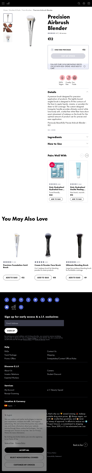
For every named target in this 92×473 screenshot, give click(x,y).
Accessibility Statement (54, 456)
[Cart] (89, 3)
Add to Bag (56, 199)
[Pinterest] (21, 300)
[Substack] (6, 307)
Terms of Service (40, 339)
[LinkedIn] (57, 300)
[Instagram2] (21, 307)
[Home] (8, 3)
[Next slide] (87, 155)
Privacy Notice (31, 338)
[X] (42, 300)
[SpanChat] (50, 300)
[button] (31, 30)
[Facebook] (28, 300)
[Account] (84, 3)
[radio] (52, 49)
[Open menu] (3, 3)
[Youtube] (35, 300)
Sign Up (11, 330)
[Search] (79, 3)
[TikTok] (6, 300)
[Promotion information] (84, 66)
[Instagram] (14, 300)
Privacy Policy (27, 339)
